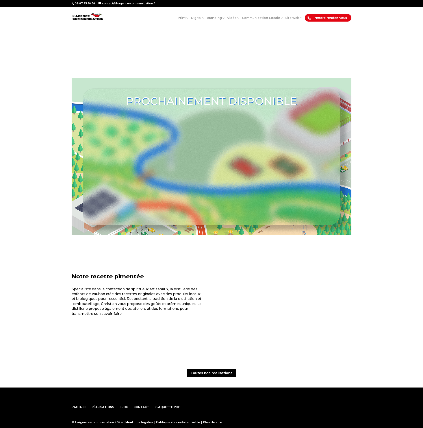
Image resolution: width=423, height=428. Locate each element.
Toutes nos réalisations (211, 373)
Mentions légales (139, 422)
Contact (141, 407)
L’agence (79, 407)
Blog (123, 407)
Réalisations (103, 407)
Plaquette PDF (167, 407)
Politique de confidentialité (178, 422)
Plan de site (212, 422)
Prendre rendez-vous (329, 18)
